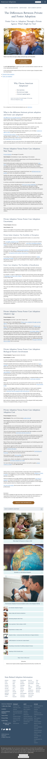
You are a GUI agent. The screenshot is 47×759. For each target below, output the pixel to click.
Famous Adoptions (37, 732)
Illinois (14, 685)
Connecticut (7, 690)
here (22, 99)
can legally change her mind (12, 241)
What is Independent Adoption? (38, 728)
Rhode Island (30, 691)
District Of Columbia (7, 694)
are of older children (34, 331)
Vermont (37, 683)
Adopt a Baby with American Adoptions (17, 613)
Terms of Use (4, 715)
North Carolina (31, 681)
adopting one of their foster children (13, 276)
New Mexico (22, 696)
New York (30, 680)
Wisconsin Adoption (13, 7)
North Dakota (30, 683)
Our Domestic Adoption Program (16, 607)
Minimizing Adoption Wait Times (16, 618)
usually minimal (26, 418)
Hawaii (14, 681)
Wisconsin (38, 690)
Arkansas (6, 685)
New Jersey (22, 695)
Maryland (14, 696)
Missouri (22, 686)
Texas (37, 680)
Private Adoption (7, 154)
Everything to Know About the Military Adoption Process (21, 645)
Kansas (14, 690)
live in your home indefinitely (29, 184)
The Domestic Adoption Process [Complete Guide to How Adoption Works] (22, 603)
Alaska (6, 681)
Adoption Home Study (28, 716)
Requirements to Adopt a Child (15, 629)
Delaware (7, 691)
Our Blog (36, 742)
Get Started (38, 1)
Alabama (6, 680)
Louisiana (14, 693)
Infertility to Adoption (28, 718)
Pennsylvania (30, 690)
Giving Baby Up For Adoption (16, 708)
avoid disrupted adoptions (23, 250)
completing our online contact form (13, 139)
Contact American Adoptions (5, 712)
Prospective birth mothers (10, 134)
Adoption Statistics (38, 730)
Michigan (22, 681)
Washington (38, 686)
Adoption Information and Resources (38, 706)
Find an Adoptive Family (17, 711)
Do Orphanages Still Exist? (38, 740)
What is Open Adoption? (28, 720)
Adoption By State (37, 712)
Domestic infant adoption (8, 74)
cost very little (18, 455)
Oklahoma (30, 686)
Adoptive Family (23, 7)
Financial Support (16, 718)
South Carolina (31, 693)
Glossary (36, 734)
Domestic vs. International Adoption (22, 572)
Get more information (9, 485)
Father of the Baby (17, 716)
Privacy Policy (4, 718)
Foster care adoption (7, 76)
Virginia (37, 685)
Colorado (6, 688)
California (7, 686)
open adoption (7, 372)
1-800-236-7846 (6, 706)
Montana (22, 688)
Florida (6, 696)
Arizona (6, 683)
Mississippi (22, 685)
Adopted (35, 711)
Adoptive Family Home (28, 705)
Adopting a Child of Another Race (16, 651)
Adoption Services (37, 721)
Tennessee (30, 696)
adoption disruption (11, 449)
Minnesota (22, 683)
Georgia (14, 680)
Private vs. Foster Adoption (37, 724)
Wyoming (38, 691)
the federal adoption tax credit (17, 460)
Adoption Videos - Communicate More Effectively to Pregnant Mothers (24, 635)
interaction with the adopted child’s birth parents (17, 391)
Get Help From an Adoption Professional (23, 62)
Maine (14, 695)
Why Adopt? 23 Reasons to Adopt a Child (22, 541)
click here (30, 107)
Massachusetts (23, 680)
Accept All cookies (23, 755)
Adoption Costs (27, 707)
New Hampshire (23, 693)
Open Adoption (16, 723)
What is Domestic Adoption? (34, 7)
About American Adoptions (37, 719)
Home (6, 7)
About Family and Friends (16, 721)
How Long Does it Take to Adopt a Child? (17, 624)
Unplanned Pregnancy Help (17, 713)
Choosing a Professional (26, 713)
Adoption (36, 709)
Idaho (14, 683)
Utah (37, 681)
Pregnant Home (16, 705)
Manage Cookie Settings (7, 723)
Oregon (29, 688)
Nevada (21, 691)
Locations (3, 709)
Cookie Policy (4, 720)
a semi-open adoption (35, 379)
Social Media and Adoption (37, 736)
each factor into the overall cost (23, 432)
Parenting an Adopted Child (38, 715)
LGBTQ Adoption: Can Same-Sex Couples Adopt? (19, 640)
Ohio (29, 685)
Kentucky (14, 691)
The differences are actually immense (12, 117)
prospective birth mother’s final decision (18, 253)
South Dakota (30, 695)
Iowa (14, 688)
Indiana (14, 686)
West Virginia (38, 688)
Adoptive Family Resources (27, 722)
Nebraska (22, 690)
